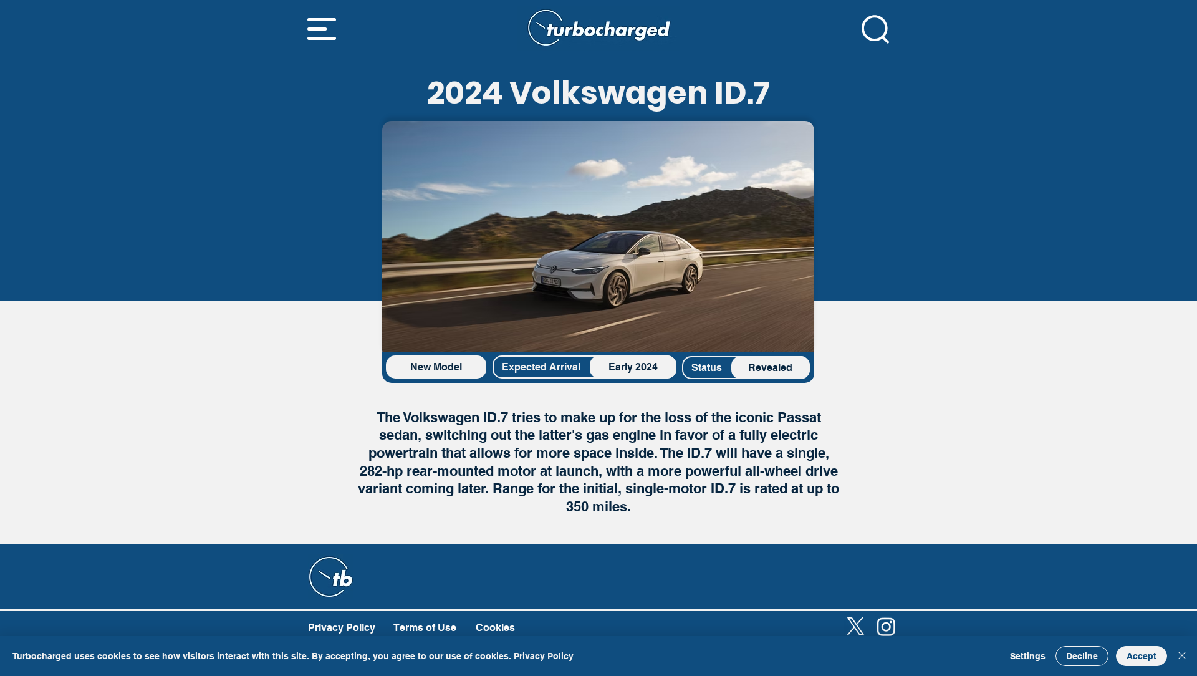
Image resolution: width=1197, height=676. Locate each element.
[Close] (1182, 656)
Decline (1082, 656)
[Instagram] (886, 626)
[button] (321, 29)
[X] (856, 626)
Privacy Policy (544, 656)
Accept (1141, 656)
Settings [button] (1028, 656)
